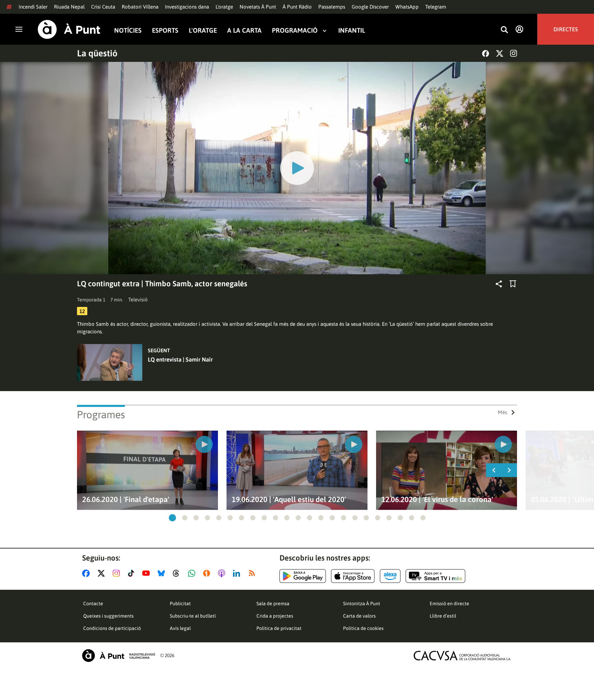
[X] (499, 53)
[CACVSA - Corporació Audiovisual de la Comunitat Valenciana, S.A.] (462, 655)
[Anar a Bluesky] (163, 573)
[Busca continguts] (504, 30)
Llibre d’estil (443, 616)
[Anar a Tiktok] (132, 573)
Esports (165, 30)
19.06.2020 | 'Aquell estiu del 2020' (289, 499)
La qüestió (97, 53)
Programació (295, 30)
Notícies (128, 30)
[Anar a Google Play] (302, 576)
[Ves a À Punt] (69, 29)
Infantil (351, 30)
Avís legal (180, 628)
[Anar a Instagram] (118, 573)
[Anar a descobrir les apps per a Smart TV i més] (435, 576)
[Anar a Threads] (178, 573)
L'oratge (224, 7)
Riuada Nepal (69, 7)
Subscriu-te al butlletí (193, 616)
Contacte (93, 603)
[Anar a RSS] (253, 573)
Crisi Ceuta (103, 7)
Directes (565, 29)
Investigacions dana (187, 7)
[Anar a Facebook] (87, 573)
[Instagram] (513, 53)
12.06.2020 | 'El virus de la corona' (437, 499)
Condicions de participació (112, 628)
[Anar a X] (103, 573)
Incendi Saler (33, 7)
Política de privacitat (278, 628)
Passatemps (331, 7)
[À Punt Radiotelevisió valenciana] (118, 655)
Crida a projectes (274, 616)
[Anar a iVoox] (208, 573)
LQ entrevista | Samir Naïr (180, 359)
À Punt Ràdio (297, 7)
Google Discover (370, 7)
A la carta (244, 30)
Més (502, 412)
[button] (172, 517)
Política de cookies (363, 628)
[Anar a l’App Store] (353, 576)
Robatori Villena (140, 7)
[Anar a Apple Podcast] (223, 573)
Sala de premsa (272, 603)
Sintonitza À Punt (361, 603)
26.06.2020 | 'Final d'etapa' (125, 499)
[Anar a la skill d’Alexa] (390, 576)
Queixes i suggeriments (108, 616)
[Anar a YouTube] (147, 573)
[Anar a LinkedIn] (238, 573)
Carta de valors (359, 616)
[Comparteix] (499, 283)
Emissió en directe (449, 603)
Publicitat (180, 603)
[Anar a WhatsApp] (193, 573)
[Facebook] (485, 53)
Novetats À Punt (258, 7)
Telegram (435, 7)
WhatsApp (407, 7)
